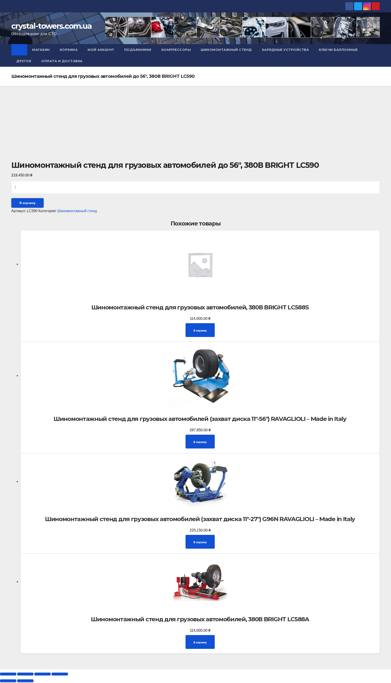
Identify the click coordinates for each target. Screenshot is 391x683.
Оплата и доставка (62, 61)
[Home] (19, 49)
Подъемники (137, 50)
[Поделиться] (25, 674)
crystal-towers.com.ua (51, 26)
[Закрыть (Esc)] (8, 674)
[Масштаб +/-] (60, 674)
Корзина (69, 50)
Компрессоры (176, 50)
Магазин (41, 50)
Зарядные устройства (285, 50)
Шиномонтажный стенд (226, 50)
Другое (23, 61)
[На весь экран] (42, 674)
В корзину (27, 203)
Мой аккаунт (101, 50)
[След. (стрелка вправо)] (25, 680)
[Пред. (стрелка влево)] (8, 680)
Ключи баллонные (338, 50)
